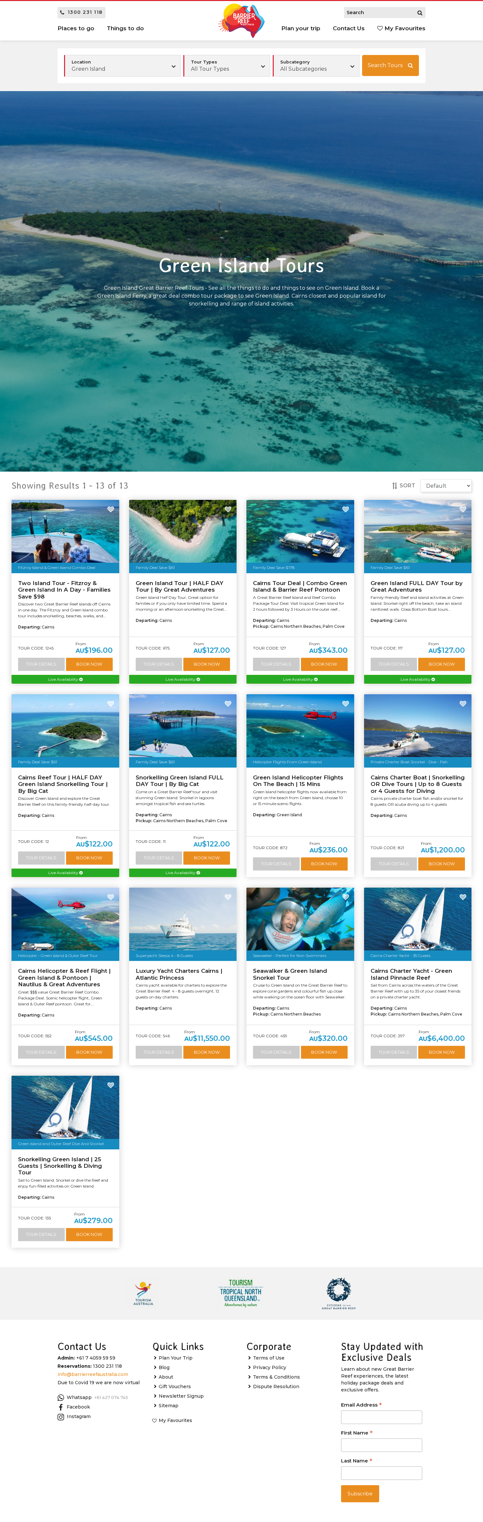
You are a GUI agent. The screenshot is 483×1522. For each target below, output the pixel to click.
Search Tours (385, 65)
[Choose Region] (122, 66)
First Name (357, 1433)
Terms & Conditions (276, 1377)
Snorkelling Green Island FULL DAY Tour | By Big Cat (179, 780)
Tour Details (41, 664)
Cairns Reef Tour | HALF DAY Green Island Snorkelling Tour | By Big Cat (63, 784)
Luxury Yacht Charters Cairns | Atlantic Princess (179, 974)
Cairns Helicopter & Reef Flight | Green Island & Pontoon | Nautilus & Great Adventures (64, 978)
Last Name (356, 1461)
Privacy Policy (269, 1367)
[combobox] (226, 66)
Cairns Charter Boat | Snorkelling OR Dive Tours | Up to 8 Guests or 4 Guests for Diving (418, 784)
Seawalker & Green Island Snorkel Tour (290, 974)
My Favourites (404, 28)
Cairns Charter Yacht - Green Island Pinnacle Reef (411, 974)
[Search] (420, 12)
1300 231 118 (85, 12)
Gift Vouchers (175, 1386)
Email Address (361, 1405)
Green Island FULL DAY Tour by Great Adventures (417, 586)
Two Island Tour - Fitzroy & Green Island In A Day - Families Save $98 (64, 590)
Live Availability (63, 679)
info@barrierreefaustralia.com (93, 1374)
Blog (164, 1367)
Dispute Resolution (276, 1386)
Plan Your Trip (176, 1358)
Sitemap (168, 1406)
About (166, 1377)
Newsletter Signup (181, 1396)
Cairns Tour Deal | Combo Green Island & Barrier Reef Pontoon (300, 586)
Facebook (78, 1407)
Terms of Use (269, 1358)
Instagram (79, 1416)
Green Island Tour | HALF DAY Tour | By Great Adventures (179, 586)
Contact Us (349, 28)
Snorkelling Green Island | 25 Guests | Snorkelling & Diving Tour (60, 1166)
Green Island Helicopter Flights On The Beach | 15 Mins (298, 780)
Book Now (89, 664)
